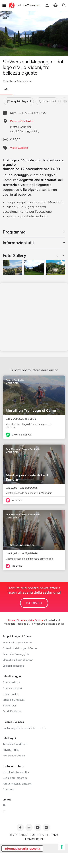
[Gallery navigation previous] (57, 255)
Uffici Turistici (10, 694)
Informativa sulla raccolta (22, 848)
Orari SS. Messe (12, 711)
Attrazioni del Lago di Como (20, 648)
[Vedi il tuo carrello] (55, 5)
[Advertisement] (34, 317)
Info (6, 89)
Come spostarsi (12, 688)
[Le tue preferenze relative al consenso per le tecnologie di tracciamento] (61, 846)
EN (4, 805)
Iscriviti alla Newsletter (16, 772)
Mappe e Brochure (14, 699)
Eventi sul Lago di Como (17, 642)
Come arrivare (11, 682)
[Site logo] (24, 5)
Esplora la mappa (13, 665)
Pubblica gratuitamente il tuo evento (24, 728)
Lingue (7, 799)
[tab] (34, 232)
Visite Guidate (19, 147)
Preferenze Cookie (14, 755)
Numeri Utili (9, 705)
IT (4, 811)
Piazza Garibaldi (21, 121)
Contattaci (9, 789)
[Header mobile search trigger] (63, 5)
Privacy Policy (11, 749)
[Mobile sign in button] (47, 5)
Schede (21, 620)
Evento (8, 81)
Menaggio (24, 81)
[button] (34, 232)
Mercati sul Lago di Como (18, 660)
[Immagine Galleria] (12, 267)
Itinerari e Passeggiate (16, 654)
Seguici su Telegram (15, 777)
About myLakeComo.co (17, 783)
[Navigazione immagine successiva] (64, 255)
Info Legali (9, 738)
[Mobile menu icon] (4, 5)
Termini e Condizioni (15, 744)
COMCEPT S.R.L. (38, 835)
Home (11, 620)
